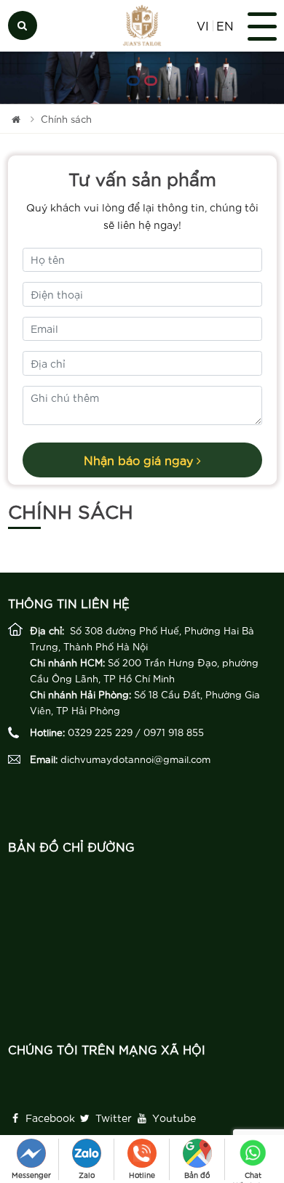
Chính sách (66, 119)
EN (224, 25)
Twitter (112, 1117)
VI (203, 25)
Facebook (49, 1117)
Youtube (172, 1117)
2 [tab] (150, 81)
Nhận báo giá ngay (140, 459)
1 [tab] (133, 81)
